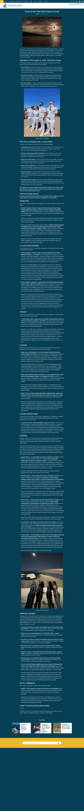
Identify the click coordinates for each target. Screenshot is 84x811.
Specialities (18, 1)
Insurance (46, 1)
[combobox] (39, 743)
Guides (30, 1)
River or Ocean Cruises (43, 14)
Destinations (12, 1)
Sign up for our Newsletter (75, 4)
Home (2, 1)
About (5, 1)
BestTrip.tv (40, 1)
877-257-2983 (74, 1)
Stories (35, 1)
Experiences (25, 1)
